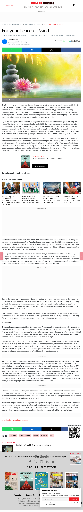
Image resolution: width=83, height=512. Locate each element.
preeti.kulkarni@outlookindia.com (15, 420)
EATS (46, 7)
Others (38, 24)
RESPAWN (53, 7)
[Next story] (81, 256)
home (4, 24)
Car (51, 435)
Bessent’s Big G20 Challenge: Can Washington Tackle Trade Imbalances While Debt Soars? (11, 200)
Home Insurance (24, 435)
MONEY (30, 7)
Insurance (29, 24)
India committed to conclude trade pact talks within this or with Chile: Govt (71, 199)
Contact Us (30, 495)
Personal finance (15, 24)
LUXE (60, 7)
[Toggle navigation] (74, 5)
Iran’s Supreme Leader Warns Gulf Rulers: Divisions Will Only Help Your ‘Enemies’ (51, 199)
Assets (35, 435)
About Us (17, 495)
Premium (44, 435)
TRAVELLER (39, 7)
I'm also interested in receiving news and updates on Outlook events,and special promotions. (62, 503)
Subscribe (74, 499)
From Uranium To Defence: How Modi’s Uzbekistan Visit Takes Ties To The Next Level (30, 199)
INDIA (24, 7)
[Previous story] (1, 256)
